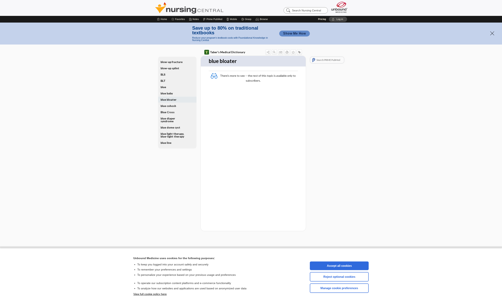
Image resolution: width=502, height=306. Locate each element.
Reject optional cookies (339, 276)
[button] (262, 19)
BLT (163, 80)
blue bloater (168, 99)
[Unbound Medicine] (339, 7)
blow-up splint (170, 68)
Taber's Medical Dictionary (227, 52)
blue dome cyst (170, 127)
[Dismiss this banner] (492, 33)
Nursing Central (204, 8)
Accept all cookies (339, 265)
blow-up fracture (172, 62)
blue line (166, 142)
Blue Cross (168, 112)
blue (163, 87)
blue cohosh (168, 105)
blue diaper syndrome (168, 120)
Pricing (322, 19)
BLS (163, 74)
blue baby (167, 93)
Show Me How (294, 33)
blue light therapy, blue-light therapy (172, 135)
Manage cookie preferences (339, 288)
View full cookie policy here (150, 294)
